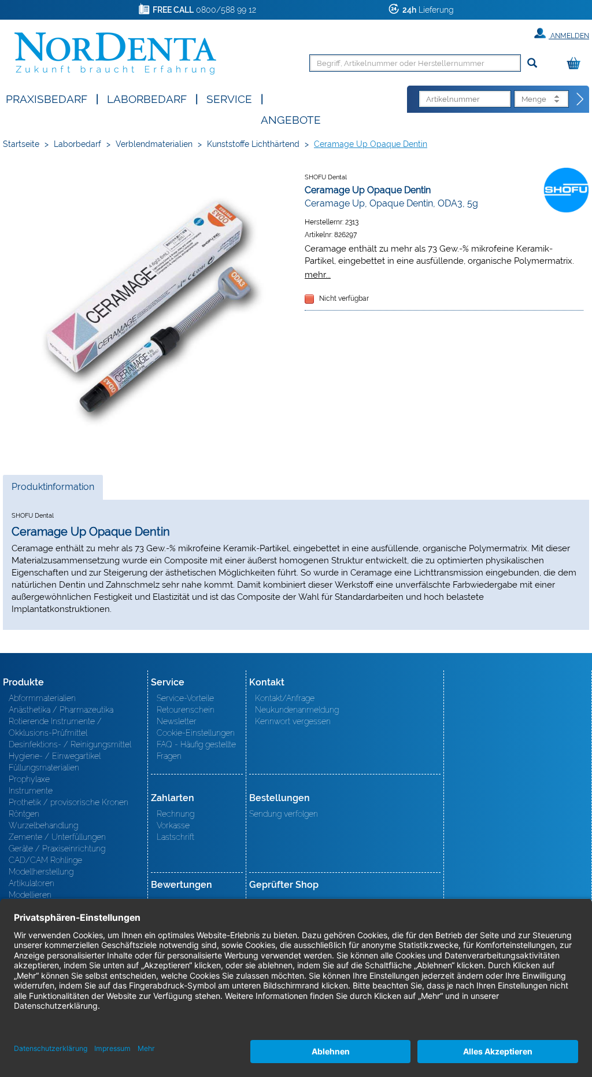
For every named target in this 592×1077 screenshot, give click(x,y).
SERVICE (229, 98)
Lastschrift (175, 837)
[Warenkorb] (576, 64)
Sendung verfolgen (283, 813)
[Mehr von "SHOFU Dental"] (566, 189)
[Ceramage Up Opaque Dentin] (148, 312)
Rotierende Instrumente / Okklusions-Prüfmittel (55, 727)
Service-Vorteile (185, 698)
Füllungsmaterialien (44, 767)
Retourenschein (185, 709)
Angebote (291, 118)
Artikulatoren (31, 883)
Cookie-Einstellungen (196, 732)
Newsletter (177, 721)
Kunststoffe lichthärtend (253, 144)
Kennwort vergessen (293, 721)
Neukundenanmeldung (297, 709)
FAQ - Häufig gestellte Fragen (196, 750)
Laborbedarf (147, 98)
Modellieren (30, 894)
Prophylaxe (29, 779)
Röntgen (24, 813)
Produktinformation (52, 490)
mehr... (318, 274)
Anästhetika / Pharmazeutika (61, 709)
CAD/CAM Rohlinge (45, 860)
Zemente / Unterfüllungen (57, 837)
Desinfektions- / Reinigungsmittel (70, 744)
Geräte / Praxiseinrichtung (57, 848)
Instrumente (31, 790)
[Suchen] (532, 63)
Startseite (21, 144)
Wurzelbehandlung (43, 825)
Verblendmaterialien (154, 144)
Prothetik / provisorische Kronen (68, 802)
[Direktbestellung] (580, 99)
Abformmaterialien (42, 698)
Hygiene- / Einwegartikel (55, 756)
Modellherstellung (41, 871)
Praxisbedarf (46, 98)
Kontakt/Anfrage (284, 698)
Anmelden (569, 36)
